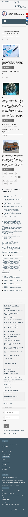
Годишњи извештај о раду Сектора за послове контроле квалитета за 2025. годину (11, 225)
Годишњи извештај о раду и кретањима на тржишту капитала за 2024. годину (12, 235)
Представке (7, 384)
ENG (25, 7)
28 (15, 180)
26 (7, 180)
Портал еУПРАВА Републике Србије (10, 504)
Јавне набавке (8, 387)
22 (11, 176)
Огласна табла (8, 403)
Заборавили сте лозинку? (11, 433)
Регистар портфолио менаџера (12, 334)
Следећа (5, 183)
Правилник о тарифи (7, 467)
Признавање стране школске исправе (10, 485)
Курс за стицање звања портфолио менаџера (12, 480)
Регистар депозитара (10, 317)
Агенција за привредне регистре (9, 502)
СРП (21, 7)
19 (16, 173)
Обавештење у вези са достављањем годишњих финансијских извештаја (11, 33)
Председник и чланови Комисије (9, 444)
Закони (3, 459)
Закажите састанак (21, 4)
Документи (8, 358)
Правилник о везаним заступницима (12, 222)
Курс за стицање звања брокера (9, 477)
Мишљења (4, 469)
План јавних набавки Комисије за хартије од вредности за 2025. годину (11, 259)
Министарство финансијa (8, 493)
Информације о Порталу (11, 396)
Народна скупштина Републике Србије (11, 490)
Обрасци (4, 464)
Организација (5, 446)
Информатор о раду (9, 382)
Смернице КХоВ (7, 237)
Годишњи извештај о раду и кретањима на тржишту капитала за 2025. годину (12, 220)
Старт (4, 173)
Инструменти (9, 361)
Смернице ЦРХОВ (8, 238)
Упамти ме (7, 420)
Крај (11, 183)
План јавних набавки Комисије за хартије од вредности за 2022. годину (11, 267)
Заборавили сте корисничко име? (14, 430)
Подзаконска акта (6, 462)
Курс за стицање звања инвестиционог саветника (13, 482)
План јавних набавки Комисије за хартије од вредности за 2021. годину (11, 264)
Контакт (18, 2)
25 (3, 180)
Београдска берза (6, 499)
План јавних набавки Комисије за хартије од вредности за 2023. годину (11, 269)
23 (15, 176)
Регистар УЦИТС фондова (11, 325)
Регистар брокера (9, 331)
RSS (18, 6)
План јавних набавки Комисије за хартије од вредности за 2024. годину (11, 262)
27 (11, 180)
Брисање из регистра (10, 363)
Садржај (18, 1)
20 (3, 176)
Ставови (4, 472)
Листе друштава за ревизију (12, 340)
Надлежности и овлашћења (8, 449)
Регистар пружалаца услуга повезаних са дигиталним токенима (12, 307)
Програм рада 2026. (8, 233)
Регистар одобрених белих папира (13, 310)
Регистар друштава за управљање (13, 322)
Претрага (19, 5)
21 (7, 176)
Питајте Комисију (6, 454)
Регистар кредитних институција (13, 319)
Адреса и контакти (6, 451)
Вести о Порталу (8, 399)
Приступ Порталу (9, 394)
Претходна (11, 173)
